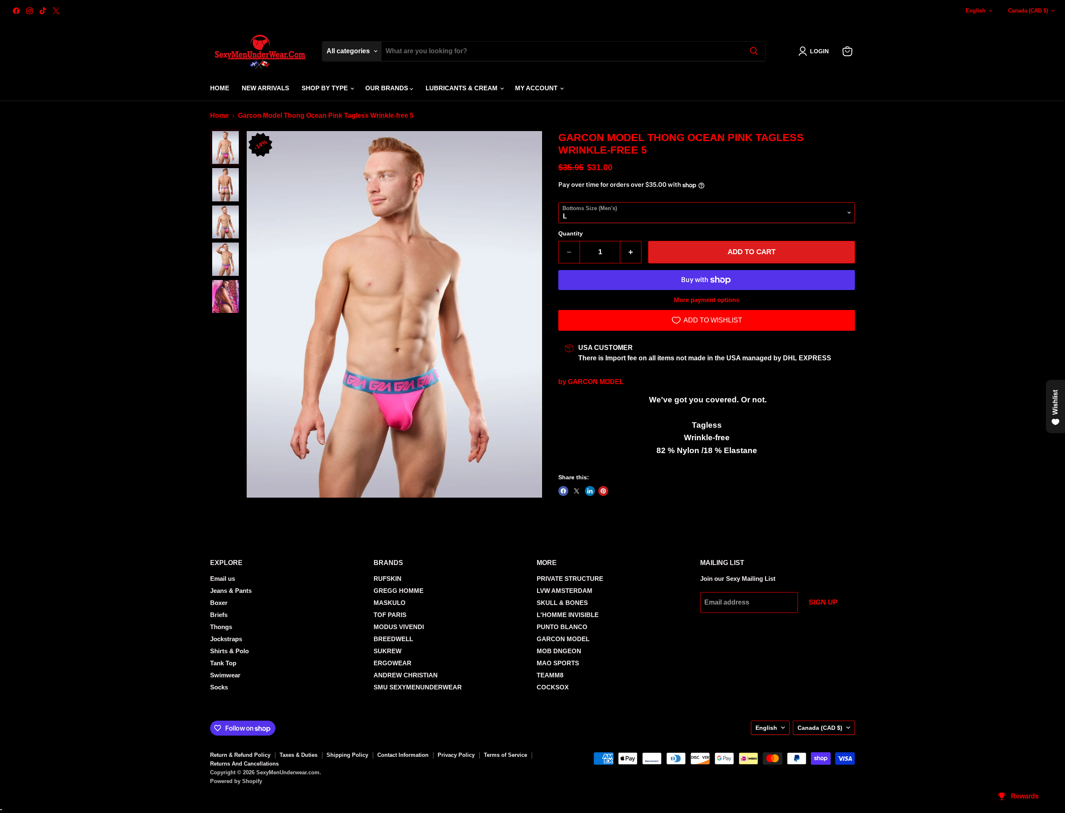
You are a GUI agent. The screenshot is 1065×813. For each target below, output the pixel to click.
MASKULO (390, 602)
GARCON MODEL (596, 381)
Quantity (570, 233)
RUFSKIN (387, 578)
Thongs (221, 626)
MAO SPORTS (558, 663)
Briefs (219, 614)
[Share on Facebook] (563, 491)
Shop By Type (325, 88)
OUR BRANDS (387, 88)
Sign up (823, 602)
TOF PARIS (390, 614)
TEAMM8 (550, 675)
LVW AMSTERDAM (564, 590)
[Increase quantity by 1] (630, 252)
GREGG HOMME (399, 590)
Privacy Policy (456, 755)
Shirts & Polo (229, 650)
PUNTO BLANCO (562, 626)
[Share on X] (577, 491)
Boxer (219, 602)
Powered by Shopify (236, 781)
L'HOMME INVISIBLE (568, 614)
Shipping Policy (347, 755)
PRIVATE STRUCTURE (570, 578)
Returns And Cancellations (244, 764)
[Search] (754, 51)
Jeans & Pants (231, 590)
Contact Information (402, 755)
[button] (815, 51)
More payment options (706, 299)
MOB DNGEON (559, 650)
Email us (222, 578)
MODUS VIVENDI (399, 626)
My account (537, 88)
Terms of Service (505, 755)
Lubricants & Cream (462, 88)
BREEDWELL (393, 638)
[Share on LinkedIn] (590, 491)
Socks (219, 687)
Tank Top (223, 663)
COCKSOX (553, 687)
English (976, 10)
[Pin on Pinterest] (603, 491)
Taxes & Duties (298, 755)
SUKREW (387, 650)
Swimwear (225, 675)
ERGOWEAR (392, 663)
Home (219, 88)
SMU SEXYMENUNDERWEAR (418, 687)
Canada (1028, 10)
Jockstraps (226, 638)
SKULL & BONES (562, 602)
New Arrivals (265, 88)
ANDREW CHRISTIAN (406, 675)
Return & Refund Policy (240, 755)
